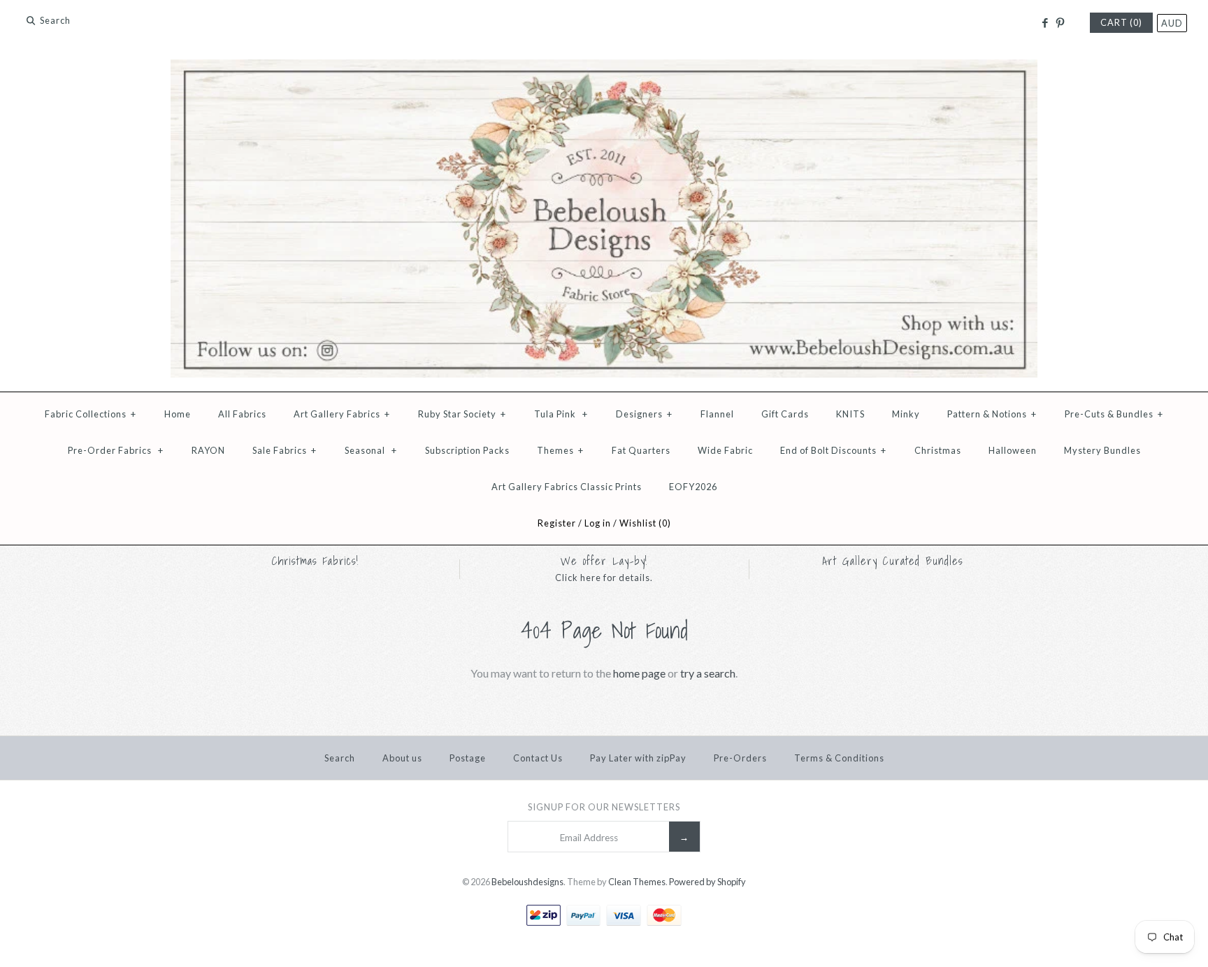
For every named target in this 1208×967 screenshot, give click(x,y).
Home (177, 414)
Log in (597, 523)
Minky (906, 414)
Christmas (937, 450)
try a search (707, 673)
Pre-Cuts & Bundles (1114, 414)
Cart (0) (1121, 22)
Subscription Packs (467, 450)
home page (639, 673)
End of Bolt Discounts (833, 450)
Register (557, 523)
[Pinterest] (1060, 23)
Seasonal (371, 450)
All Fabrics (242, 414)
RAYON (208, 450)
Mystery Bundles (1102, 450)
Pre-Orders (740, 758)
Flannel (717, 414)
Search (339, 758)
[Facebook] (1044, 23)
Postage (468, 758)
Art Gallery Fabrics (342, 414)
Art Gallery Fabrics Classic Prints (566, 486)
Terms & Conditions (839, 758)
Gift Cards (785, 414)
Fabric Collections (90, 414)
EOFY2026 (693, 486)
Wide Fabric (725, 450)
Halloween (1012, 450)
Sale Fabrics (284, 450)
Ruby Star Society (462, 414)
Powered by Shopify (707, 881)
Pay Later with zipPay (638, 758)
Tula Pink (561, 414)
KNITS (850, 414)
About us (402, 758)
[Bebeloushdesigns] (604, 68)
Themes (560, 450)
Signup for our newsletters (604, 806)
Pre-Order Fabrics (116, 450)
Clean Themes (637, 881)
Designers (644, 414)
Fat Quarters (641, 450)
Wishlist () (645, 523)
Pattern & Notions (992, 414)
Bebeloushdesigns (527, 881)
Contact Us (538, 758)
